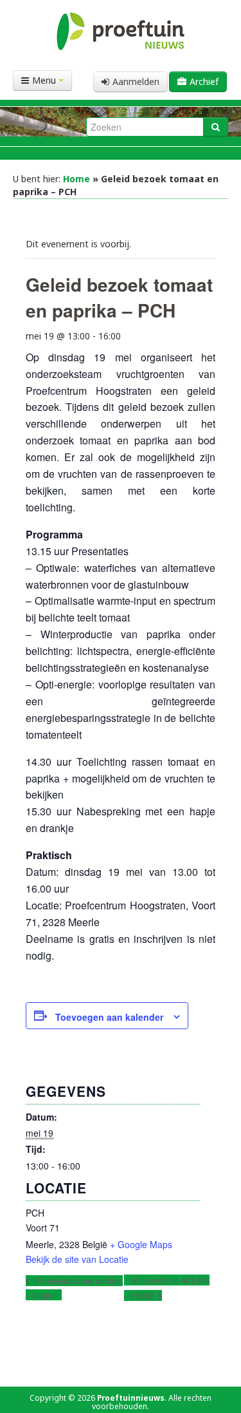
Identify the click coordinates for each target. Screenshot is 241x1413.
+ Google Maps (141, 1244)
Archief (204, 81)
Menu (45, 80)
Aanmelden (135, 81)
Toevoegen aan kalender (109, 1016)
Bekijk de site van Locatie (77, 1259)
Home (76, 179)
